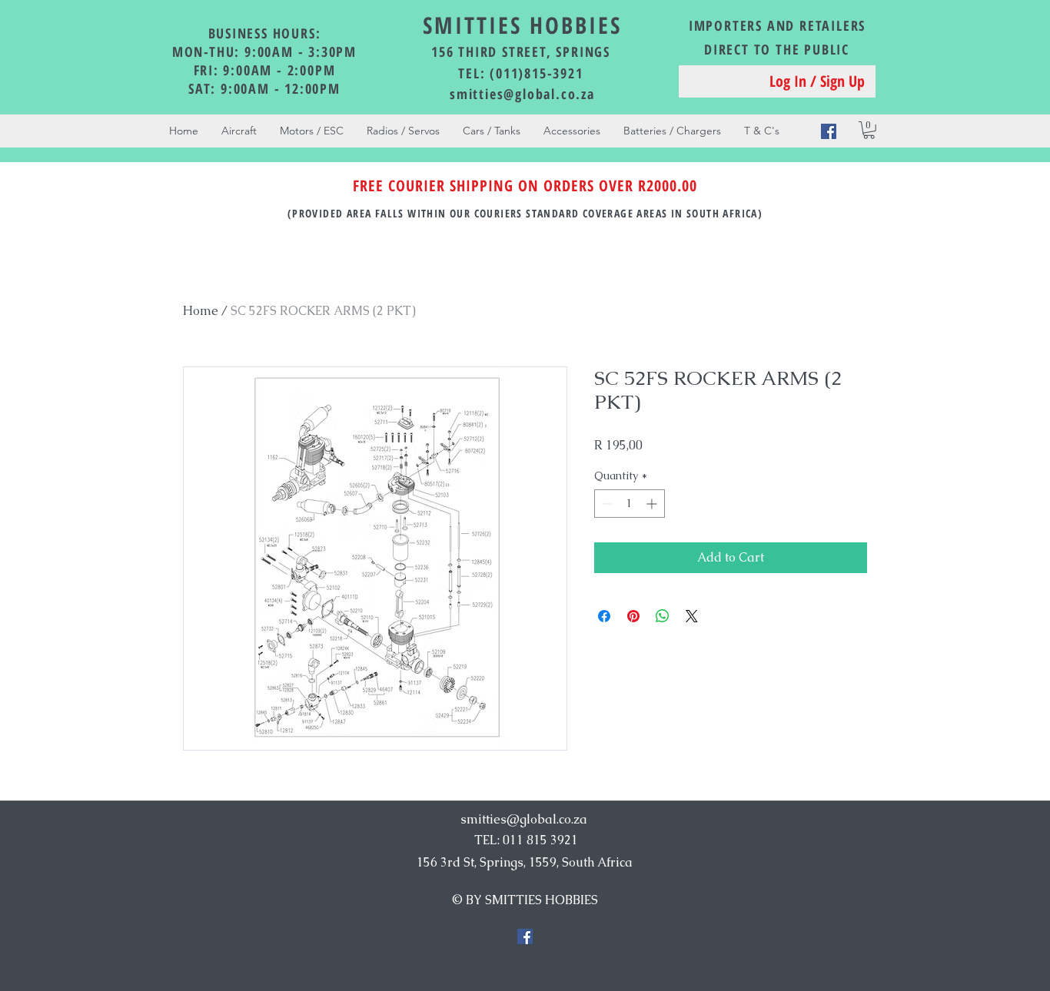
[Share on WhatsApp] (662, 616)
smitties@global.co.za (522, 94)
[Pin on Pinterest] (633, 616)
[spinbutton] (629, 503)
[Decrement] (606, 503)
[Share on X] (692, 616)
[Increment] (653, 503)
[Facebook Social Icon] (828, 131)
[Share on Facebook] (604, 616)
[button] (869, 130)
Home (200, 311)
